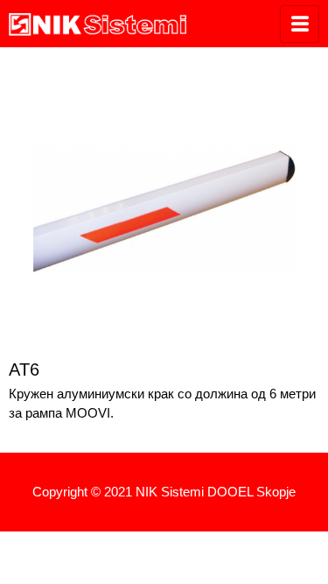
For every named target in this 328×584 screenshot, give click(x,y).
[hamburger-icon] (299, 24)
